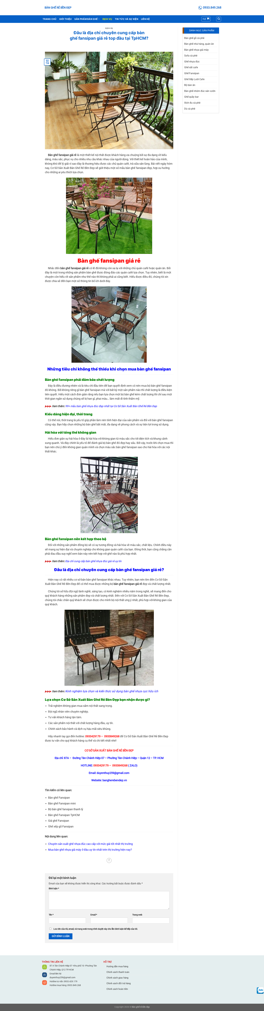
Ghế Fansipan (191, 73)
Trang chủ (50, 19)
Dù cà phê (189, 108)
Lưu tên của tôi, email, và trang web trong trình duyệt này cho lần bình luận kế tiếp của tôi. (95, 929)
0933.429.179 (70, 981)
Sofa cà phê (190, 55)
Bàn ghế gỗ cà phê (194, 38)
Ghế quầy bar (191, 96)
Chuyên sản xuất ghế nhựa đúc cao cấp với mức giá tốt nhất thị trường (90, 843)
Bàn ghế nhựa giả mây (196, 49)
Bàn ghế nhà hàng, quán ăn (199, 43)
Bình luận (54, 888)
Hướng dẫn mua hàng (117, 966)
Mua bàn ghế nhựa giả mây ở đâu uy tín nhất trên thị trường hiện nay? (90, 849)
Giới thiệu (65, 19)
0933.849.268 (74, 985)
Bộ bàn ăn (189, 85)
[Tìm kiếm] (218, 19)
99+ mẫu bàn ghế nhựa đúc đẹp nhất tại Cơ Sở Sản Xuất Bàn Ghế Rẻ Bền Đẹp (111, 406)
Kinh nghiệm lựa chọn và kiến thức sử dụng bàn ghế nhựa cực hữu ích (111, 691)
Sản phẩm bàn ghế (86, 19)
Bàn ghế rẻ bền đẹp (58, 7)
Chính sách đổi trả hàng (118, 983)
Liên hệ (145, 19)
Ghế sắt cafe (191, 67)
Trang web (137, 915)
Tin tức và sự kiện (126, 19)
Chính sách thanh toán (117, 972)
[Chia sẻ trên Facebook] (109, 860)
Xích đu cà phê (192, 102)
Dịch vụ (107, 19)
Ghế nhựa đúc (192, 61)
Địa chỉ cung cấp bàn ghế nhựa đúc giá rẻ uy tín (93, 561)
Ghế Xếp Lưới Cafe (194, 79)
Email (93, 915)
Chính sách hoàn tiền (117, 989)
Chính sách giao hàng (117, 977)
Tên (51, 915)
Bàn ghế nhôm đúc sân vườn (199, 91)
